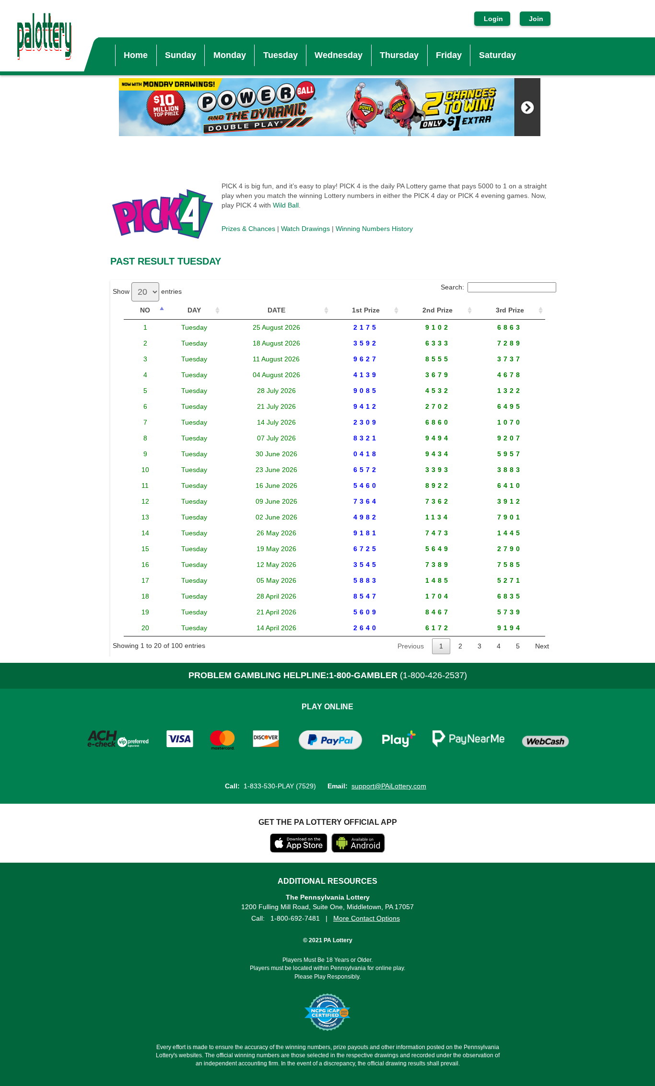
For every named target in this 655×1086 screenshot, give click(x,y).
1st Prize (366, 310)
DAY (194, 310)
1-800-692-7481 (295, 918)
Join (535, 19)
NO (145, 310)
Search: (452, 287)
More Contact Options (366, 918)
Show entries (147, 291)
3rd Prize (510, 310)
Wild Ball (286, 205)
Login (493, 19)
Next (542, 646)
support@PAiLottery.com (388, 786)
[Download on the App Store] (299, 850)
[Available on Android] (358, 850)
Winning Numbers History (374, 228)
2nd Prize (437, 310)
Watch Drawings (305, 228)
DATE (276, 310)
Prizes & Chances (248, 228)
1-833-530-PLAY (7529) (280, 786)
